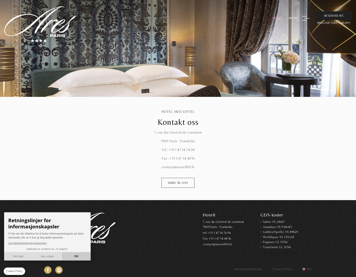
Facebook (48, 270)
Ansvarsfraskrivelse (248, 269)
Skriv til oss (178, 182)
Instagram (59, 270)
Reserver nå (334, 15)
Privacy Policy (282, 269)
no (279, 18)
